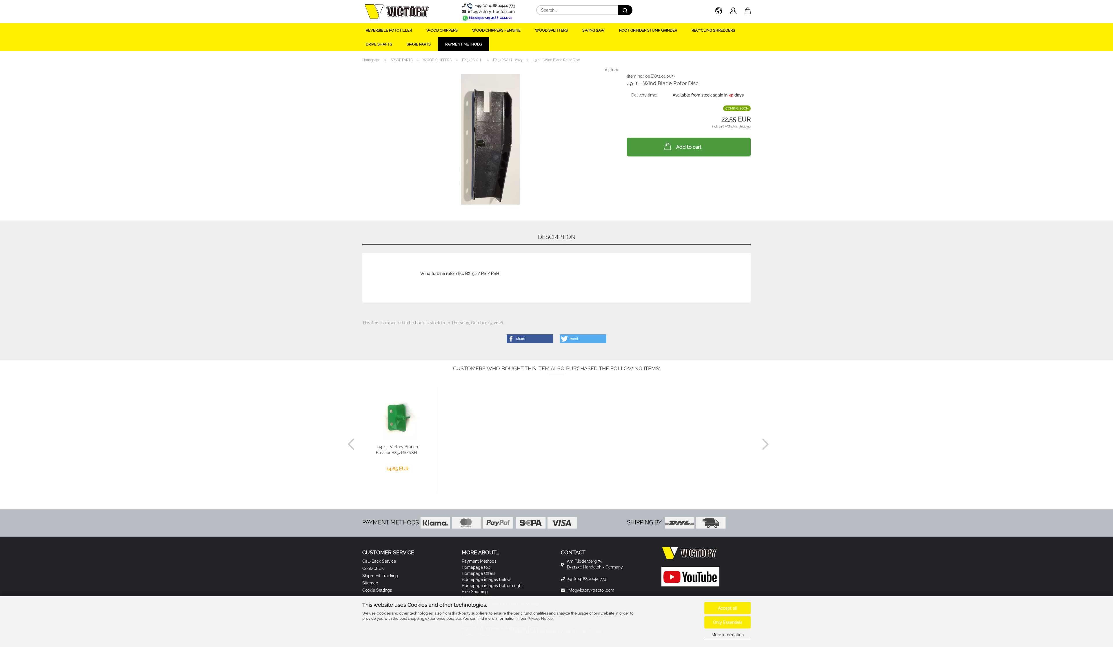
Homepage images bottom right (492, 585)
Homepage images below (486, 579)
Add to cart (688, 147)
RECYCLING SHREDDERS (713, 30)
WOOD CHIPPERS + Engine (496, 30)
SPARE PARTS (419, 44)
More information (728, 635)
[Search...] (625, 10)
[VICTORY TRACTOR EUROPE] (396, 11)
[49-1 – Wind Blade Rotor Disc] (490, 139)
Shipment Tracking (380, 575)
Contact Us (373, 568)
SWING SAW (593, 30)
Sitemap (370, 583)
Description (556, 237)
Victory (611, 70)
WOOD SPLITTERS (551, 30)
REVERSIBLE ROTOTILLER (389, 30)
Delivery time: (644, 95)
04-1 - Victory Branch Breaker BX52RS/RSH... (397, 449)
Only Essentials (727, 622)
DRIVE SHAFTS (379, 44)
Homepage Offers (478, 573)
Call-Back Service (379, 561)
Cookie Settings (377, 590)
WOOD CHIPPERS (442, 30)
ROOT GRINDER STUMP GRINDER (648, 30)
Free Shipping (475, 591)
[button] (719, 11)
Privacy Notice (540, 618)
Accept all (727, 608)
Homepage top (476, 567)
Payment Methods (463, 44)
